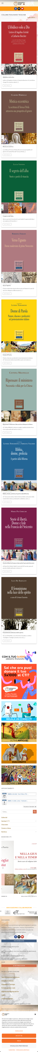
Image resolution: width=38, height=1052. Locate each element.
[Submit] (35, 811)
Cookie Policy (12, 1049)
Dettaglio (7, 85)
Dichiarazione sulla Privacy (22, 1049)
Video (3, 995)
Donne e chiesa (6, 828)
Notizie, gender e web (8, 988)
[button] (35, 1014)
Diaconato (4, 824)
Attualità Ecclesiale (7, 981)
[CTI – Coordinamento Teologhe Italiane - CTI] (19, 3)
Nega (19, 1041)
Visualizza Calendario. (29, 806)
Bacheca (4, 832)
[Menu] (2, 3)
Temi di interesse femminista (10, 977)
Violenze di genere (7, 998)
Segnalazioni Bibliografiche (10, 991)
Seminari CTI (5, 821)
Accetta (19, 1035)
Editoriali (4, 817)
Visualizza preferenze (19, 1046)
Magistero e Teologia (8, 984)
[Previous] (3, 868)
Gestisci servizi (19, 1030)
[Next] (35, 868)
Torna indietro (31, 17)
